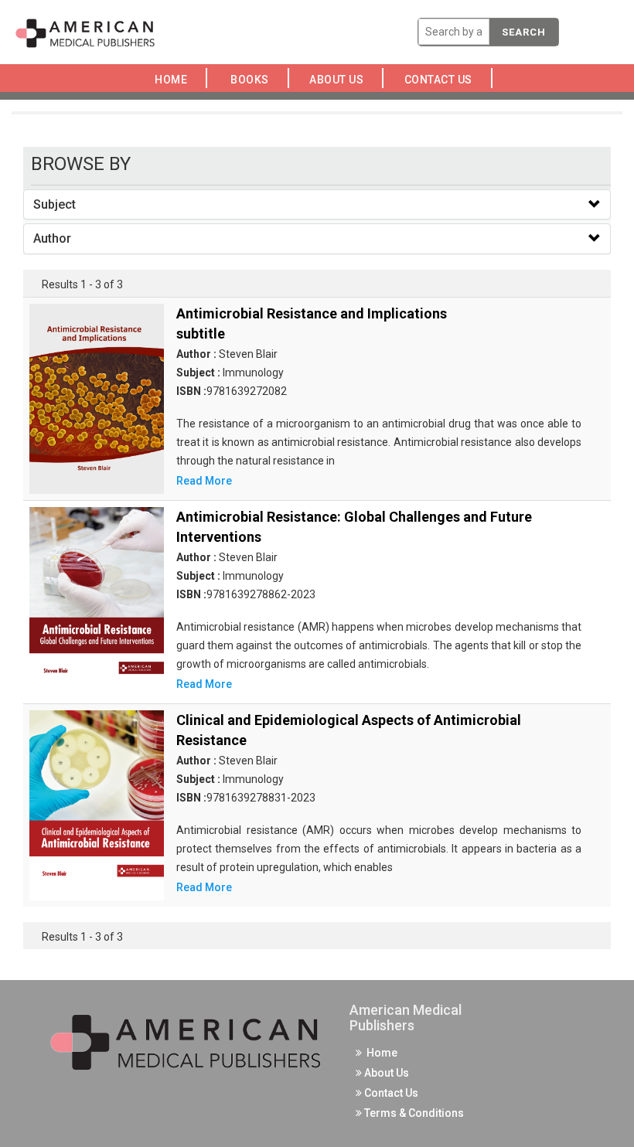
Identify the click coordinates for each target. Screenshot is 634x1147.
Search (524, 32)
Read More (204, 481)
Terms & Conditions (413, 1113)
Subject (54, 204)
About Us (341, 79)
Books (252, 79)
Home (173, 79)
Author (52, 238)
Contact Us (442, 79)
